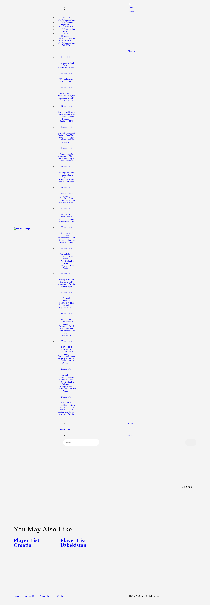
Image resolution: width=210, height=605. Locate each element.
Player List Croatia (26, 543)
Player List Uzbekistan (73, 543)
